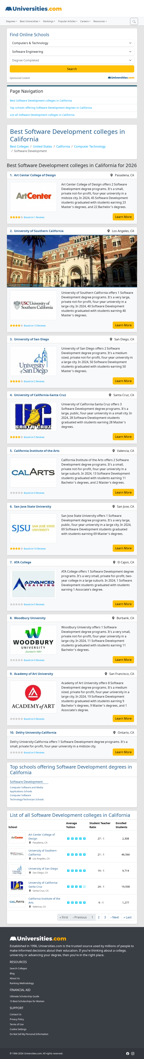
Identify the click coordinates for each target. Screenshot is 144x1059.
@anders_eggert (31, 285)
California (63, 146)
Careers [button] (84, 21)
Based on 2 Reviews (34, 381)
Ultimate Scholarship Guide (24, 996)
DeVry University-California (36, 732)
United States (42, 146)
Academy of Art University (33, 674)
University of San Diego (31, 339)
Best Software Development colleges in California (41, 100)
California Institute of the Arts (36, 451)
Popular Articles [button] (67, 21)
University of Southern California (39, 231)
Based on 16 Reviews (35, 548)
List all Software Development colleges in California (42, 115)
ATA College (22, 562)
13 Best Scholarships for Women (27, 1001)
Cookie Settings (18, 1029)
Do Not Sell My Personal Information (29, 1034)
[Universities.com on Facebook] (127, 1053)
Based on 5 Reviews (34, 437)
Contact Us (15, 1014)
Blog (12, 973)
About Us (15, 978)
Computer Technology (90, 146)
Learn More (123, 217)
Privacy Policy (17, 1019)
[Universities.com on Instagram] (132, 1053)
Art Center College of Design (35, 175)
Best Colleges (19, 146)
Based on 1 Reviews (34, 217)
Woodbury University (30, 618)
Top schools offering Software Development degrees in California (51, 107)
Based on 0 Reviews (34, 492)
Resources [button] (99, 21)
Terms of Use (17, 1024)
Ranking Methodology (22, 983)
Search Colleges (18, 968)
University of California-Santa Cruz (40, 395)
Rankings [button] (48, 21)
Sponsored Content (20, 78)
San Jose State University (32, 506)
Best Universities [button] (29, 21)
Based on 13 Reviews (35, 325)
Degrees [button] (10, 21)
